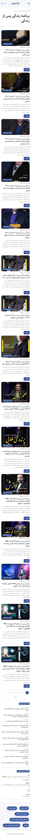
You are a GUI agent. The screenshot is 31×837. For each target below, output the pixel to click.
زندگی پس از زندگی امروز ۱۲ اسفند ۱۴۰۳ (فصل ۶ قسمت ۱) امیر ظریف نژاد (16, 362)
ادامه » (26, 70)
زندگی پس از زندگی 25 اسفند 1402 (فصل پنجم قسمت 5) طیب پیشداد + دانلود (16, 543)
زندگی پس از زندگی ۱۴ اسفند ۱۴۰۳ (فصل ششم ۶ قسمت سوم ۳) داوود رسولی (17, 235)
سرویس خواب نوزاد (21, 814)
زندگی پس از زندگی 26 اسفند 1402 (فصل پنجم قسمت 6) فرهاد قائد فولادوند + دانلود (17, 501)
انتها (15, 697)
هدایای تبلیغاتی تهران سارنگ (19, 820)
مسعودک (27, 783)
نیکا (29, 775)
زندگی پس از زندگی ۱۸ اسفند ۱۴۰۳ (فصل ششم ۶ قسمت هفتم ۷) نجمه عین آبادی (17, 52)
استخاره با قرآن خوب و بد (11, 825)
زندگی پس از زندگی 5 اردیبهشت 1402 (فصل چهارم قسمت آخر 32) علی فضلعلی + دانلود (16, 626)
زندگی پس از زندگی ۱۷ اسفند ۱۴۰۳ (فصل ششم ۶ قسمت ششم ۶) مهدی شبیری (16, 99)
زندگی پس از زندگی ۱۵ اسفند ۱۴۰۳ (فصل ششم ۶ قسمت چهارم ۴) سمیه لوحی (16, 188)
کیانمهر (28, 795)
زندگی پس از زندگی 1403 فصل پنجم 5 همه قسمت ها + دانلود (16, 584)
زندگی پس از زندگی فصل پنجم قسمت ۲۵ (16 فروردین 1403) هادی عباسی (16, 407)
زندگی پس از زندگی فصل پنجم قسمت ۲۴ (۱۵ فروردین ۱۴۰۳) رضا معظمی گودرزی (16, 454)
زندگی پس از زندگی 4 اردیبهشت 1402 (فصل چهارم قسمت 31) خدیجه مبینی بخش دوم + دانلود (16, 668)
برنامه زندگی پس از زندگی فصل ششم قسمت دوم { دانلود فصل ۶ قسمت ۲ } (16, 276)
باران (28, 790)
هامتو (25, 825)
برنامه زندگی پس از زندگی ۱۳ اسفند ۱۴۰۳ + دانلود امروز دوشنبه (17, 316)
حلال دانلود (24, 808)
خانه (27, 11)
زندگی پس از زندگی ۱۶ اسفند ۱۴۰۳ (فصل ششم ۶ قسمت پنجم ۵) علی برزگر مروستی (17, 141)
